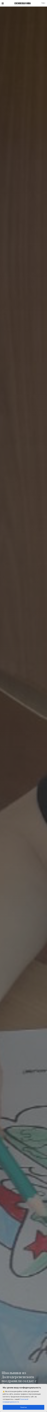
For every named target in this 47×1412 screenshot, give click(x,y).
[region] (23, 1398)
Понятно (23, 1407)
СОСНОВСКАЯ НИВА (22, 3)
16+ (43, 3)
